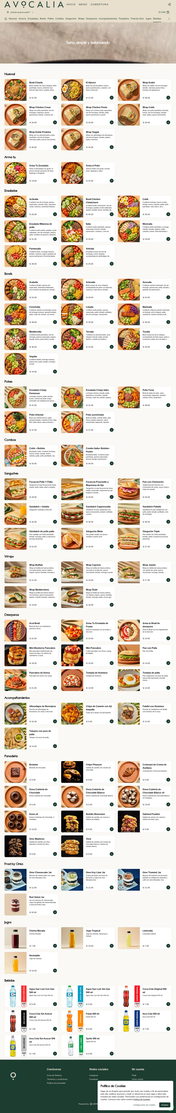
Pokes (51, 18)
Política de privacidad (56, 1083)
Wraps (81, 18)
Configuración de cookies (144, 1105)
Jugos (148, 18)
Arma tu (22, 18)
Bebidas (157, 18)
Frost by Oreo (137, 18)
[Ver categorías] (169, 18)
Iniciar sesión (137, 1079)
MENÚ (83, 4)
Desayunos (91, 18)
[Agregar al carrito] (55, 98)
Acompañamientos (108, 18)
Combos (59, 18)
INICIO (71, 4)
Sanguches (70, 18)
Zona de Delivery (54, 1075)
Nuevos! (13, 18)
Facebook (93, 1079)
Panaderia (124, 18)
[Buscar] (5, 18)
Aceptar (164, 1105)
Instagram (93, 1075)
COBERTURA (100, 4)
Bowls (43, 18)
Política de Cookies (141, 1099)
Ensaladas (33, 18)
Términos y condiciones (57, 1079)
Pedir (134, 1075)
